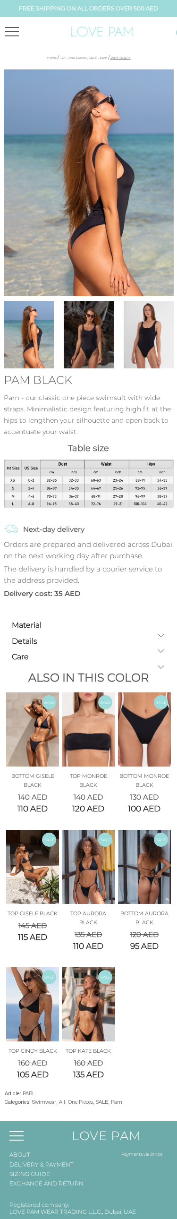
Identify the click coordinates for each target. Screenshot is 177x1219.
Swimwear (44, 1102)
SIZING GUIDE (29, 1173)
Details (24, 641)
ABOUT (19, 1154)
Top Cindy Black (32, 1051)
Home (52, 58)
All (63, 58)
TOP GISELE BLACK (33, 913)
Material (27, 625)
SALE (93, 58)
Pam (103, 58)
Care (20, 657)
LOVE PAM (106, 1136)
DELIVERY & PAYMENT (41, 1164)
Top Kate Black (88, 1051)
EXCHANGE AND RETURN (46, 1183)
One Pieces (77, 58)
